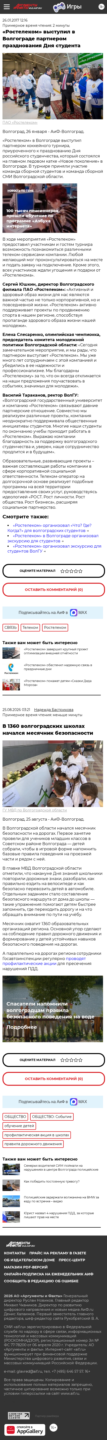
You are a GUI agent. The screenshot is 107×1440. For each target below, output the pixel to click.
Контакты (14, 1253)
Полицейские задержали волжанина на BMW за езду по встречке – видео (61, 1199)
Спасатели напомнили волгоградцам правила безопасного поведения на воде (50, 1010)
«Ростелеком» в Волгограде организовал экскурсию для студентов (53, 538)
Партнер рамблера (47, 1416)
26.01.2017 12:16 (15, 20)
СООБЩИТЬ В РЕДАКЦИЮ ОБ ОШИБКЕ (41, 1281)
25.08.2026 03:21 (16, 709)
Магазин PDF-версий (26, 1267)
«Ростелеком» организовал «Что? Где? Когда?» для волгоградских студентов (49, 528)
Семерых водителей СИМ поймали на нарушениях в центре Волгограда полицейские (61, 1167)
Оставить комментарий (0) (54, 589)
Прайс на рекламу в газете (57, 1253)
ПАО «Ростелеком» (20, 122)
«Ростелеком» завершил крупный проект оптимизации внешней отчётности (56, 651)
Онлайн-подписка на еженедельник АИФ (48, 1274)
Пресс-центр (72, 1260)
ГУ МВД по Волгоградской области (34, 810)
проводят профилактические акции (44, 961)
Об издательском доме (29, 1260)
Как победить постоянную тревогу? (52, 1181)
